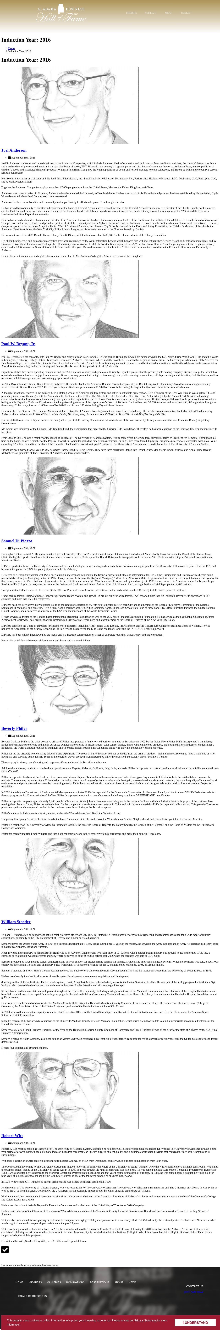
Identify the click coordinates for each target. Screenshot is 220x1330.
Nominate (150, 13)
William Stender (16, 921)
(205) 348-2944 (193, 1292)
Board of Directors (32, 1296)
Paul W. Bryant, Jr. (18, 344)
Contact (186, 13)
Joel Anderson (13, 150)
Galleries (54, 1282)
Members (131, 13)
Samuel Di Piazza (16, 541)
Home (11, 48)
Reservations (99, 1282)
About (169, 13)
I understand (195, 1323)
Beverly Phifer (14, 728)
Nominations (75, 1282)
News (132, 1282)
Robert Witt (12, 1135)
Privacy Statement (145, 1320)
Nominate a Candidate (17, 1258)
